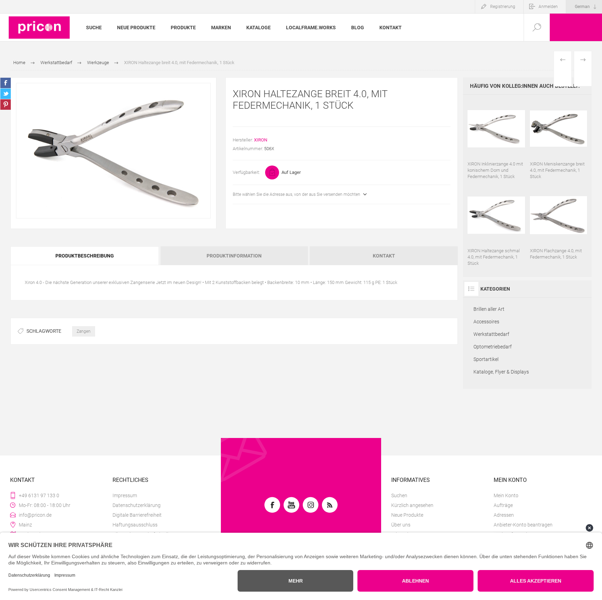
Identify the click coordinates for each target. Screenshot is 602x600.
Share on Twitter (5, 94)
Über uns (400, 525)
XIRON (260, 140)
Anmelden (548, 6)
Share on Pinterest (5, 104)
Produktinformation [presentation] (234, 256)
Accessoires (486, 321)
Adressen (504, 515)
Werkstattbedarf (491, 334)
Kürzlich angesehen (412, 505)
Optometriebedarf (492, 346)
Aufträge (503, 505)
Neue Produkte (407, 515)
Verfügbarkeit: (246, 172)
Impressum (125, 495)
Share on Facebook (5, 83)
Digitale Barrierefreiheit (137, 515)
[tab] (85, 255)
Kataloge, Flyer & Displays (501, 372)
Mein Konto (506, 495)
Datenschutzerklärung (137, 505)
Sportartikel (486, 359)
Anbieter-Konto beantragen (523, 525)
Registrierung (502, 6)
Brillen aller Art (488, 309)
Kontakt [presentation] (384, 256)
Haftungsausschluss (135, 525)
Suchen (399, 495)
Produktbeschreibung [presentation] (84, 256)
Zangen (84, 331)
